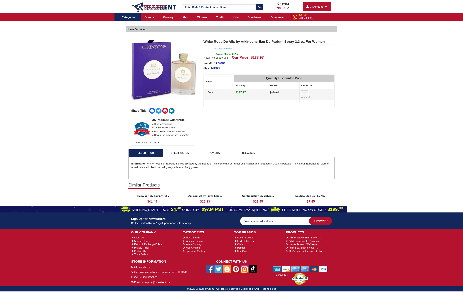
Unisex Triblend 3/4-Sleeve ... (304, 244)
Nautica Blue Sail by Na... (310, 195)
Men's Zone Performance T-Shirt (305, 251)
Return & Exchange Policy (147, 244)
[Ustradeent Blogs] (227, 269)
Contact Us (139, 251)
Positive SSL (282, 274)
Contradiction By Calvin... (258, 195)
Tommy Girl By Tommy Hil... (152, 195)
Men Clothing (192, 237)
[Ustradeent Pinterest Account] (236, 269)
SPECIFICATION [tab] (180, 153)
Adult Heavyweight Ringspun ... (305, 241)
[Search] (259, 7)
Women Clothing (194, 241)
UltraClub (242, 251)
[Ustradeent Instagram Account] (245, 269)
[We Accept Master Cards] (314, 268)
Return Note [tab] (248, 153)
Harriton (241, 247)
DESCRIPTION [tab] (146, 153)
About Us (138, 237)
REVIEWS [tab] (214, 153)
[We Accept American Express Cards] (277, 268)
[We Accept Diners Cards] (295, 268)
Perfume (157, 142)
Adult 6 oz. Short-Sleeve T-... (303, 247)
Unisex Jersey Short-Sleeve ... (304, 237)
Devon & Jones (245, 237)
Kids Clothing (192, 247)
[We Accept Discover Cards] (286, 268)
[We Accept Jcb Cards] (305, 268)
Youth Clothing (193, 244)
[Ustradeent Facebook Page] (210, 269)
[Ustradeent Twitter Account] (218, 269)
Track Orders (140, 254)
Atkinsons (219, 62)
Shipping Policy (141, 241)
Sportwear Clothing (195, 251)
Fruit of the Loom (246, 241)
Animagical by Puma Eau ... (205, 195)
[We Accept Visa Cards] (323, 268)
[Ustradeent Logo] (154, 7)
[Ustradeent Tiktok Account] (253, 269)
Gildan (240, 244)
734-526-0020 (306, 18)
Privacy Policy (141, 247)
